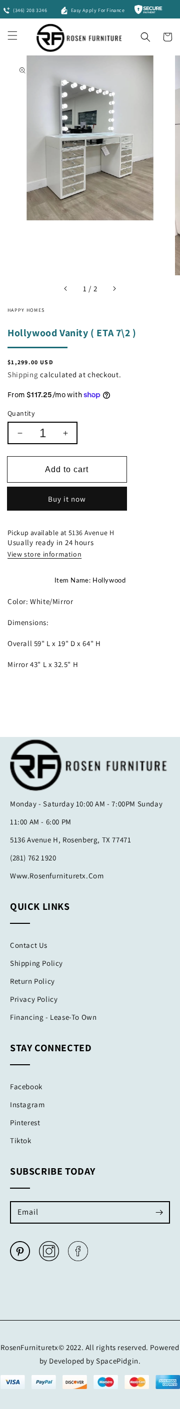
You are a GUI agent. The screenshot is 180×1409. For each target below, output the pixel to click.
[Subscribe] (159, 1212)
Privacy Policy (34, 999)
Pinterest (25, 1122)
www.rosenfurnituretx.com (57, 875)
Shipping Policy (36, 963)
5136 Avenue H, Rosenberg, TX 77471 (70, 839)
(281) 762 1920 (33, 857)
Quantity (21, 413)
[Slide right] (114, 289)
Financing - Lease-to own (53, 1017)
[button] (145, 34)
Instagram (27, 1104)
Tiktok (21, 1140)
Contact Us (29, 945)
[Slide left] (66, 289)
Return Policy (32, 981)
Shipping (23, 374)
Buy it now (67, 499)
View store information (45, 554)
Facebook (26, 1086)
